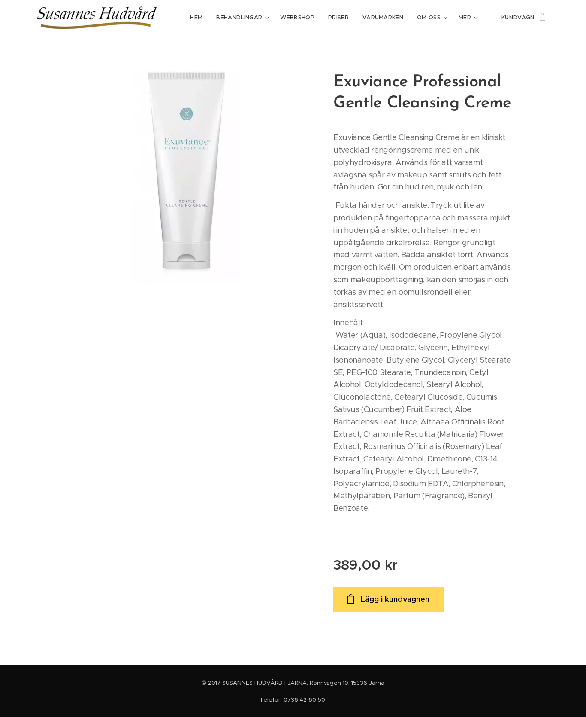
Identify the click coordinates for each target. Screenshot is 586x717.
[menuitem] (198, 17)
